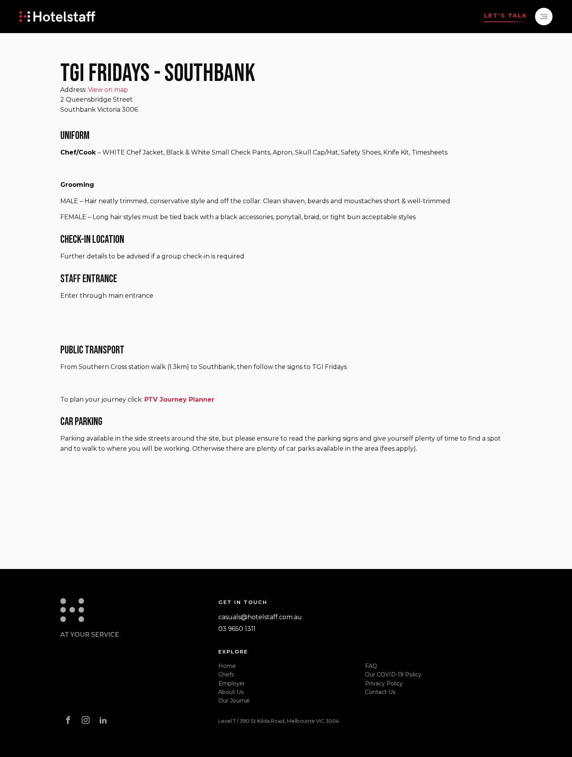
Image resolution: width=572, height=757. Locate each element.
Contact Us (380, 692)
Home (227, 665)
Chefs (226, 674)
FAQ (371, 665)
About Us (231, 692)
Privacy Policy (384, 683)
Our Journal (233, 700)
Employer (231, 683)
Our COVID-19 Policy (393, 674)
